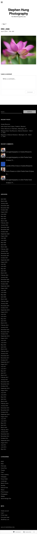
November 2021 (5, 255)
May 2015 (3, 423)
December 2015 (5, 408)
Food (2, 472)
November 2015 (5, 410)
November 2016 (5, 384)
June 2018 (3, 342)
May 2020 (3, 295)
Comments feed (5, 517)
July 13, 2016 (4, 31)
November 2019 (5, 305)
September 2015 (5, 414)
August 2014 (4, 442)
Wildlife (3, 496)
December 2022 (5, 227)
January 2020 (4, 303)
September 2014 (5, 440)
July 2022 (3, 238)
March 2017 (4, 375)
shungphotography (12, 152)
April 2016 (3, 399)
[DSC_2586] (18, 64)
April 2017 (3, 373)
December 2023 (5, 205)
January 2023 (4, 225)
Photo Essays (4, 492)
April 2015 (3, 425)
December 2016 (5, 382)
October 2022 (4, 231)
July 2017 (3, 366)
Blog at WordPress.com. (8, 527)
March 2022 (4, 247)
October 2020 (4, 284)
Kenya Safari (4, 479)
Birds (2, 463)
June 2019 (3, 316)
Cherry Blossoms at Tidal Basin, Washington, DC (13, 128)
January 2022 (4, 251)
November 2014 (5, 436)
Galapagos (3, 477)
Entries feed (4, 515)
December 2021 (5, 253)
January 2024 (4, 203)
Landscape (4, 481)
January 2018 (4, 353)
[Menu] (3, 2)
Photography (4, 494)
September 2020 (5, 286)
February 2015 (4, 429)
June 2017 (3, 369)
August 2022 (4, 236)
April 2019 (3, 321)
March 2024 (4, 201)
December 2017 (5, 355)
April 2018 (3, 347)
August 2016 (4, 390)
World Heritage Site (6, 498)
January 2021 (4, 277)
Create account (5, 511)
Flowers (3, 470)
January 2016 (4, 405)
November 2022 (5, 229)
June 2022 (3, 240)
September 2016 (5, 388)
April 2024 (3, 199)
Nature (2, 490)
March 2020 (4, 299)
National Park (4, 487)
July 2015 (3, 418)
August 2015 (4, 416)
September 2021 (5, 260)
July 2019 (3, 314)
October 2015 (4, 412)
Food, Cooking (4, 474)
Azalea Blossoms (5, 124)
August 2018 (4, 338)
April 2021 (3, 271)
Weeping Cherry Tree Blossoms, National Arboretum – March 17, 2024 (17, 131)
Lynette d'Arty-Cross (12, 166)
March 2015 (4, 427)
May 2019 (3, 319)
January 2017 (4, 379)
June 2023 (3, 214)
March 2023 (4, 221)
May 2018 (3, 345)
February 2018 (4, 351)
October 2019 (4, 308)
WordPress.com (5, 519)
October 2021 (4, 258)
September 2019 (5, 310)
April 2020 (3, 297)
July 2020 (3, 290)
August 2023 (4, 212)
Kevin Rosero (10, 171)
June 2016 (3, 395)
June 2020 (3, 292)
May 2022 (3, 242)
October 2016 (4, 386)
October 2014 (4, 438)
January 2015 (4, 432)
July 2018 (3, 340)
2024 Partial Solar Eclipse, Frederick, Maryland (13, 126)
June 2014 (3, 447)
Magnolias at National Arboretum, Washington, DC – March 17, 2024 (16, 135)
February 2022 (4, 249)
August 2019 (4, 312)
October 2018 (4, 334)
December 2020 (5, 279)
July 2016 (3, 392)
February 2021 (4, 275)
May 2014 (3, 449)
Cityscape (3, 466)
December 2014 (5, 434)
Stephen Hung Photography (18, 11)
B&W (2, 461)
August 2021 (4, 262)
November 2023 (5, 208)
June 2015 (3, 421)
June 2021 (3, 266)
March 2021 (4, 273)
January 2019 (4, 327)
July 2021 (3, 264)
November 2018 (5, 332)
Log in (2, 513)
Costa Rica (4, 468)
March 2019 (4, 323)
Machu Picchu (4, 483)
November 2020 (5, 281)
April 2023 (3, 218)
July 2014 (3, 445)
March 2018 (4, 349)
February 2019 (4, 325)
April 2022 (3, 245)
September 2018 (5, 336)
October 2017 (4, 360)
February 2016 (4, 403)
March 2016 (4, 401)
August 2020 (4, 288)
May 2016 (3, 397)
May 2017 (3, 371)
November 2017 (5, 358)
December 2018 (5, 329)
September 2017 (5, 362)
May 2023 (3, 216)
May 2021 (3, 268)
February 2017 (4, 377)
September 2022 (5, 234)
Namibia (3, 485)
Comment (30, 92)
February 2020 (4, 301)
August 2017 (4, 364)
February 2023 (4, 223)
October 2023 (4, 210)
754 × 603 (11, 31)
